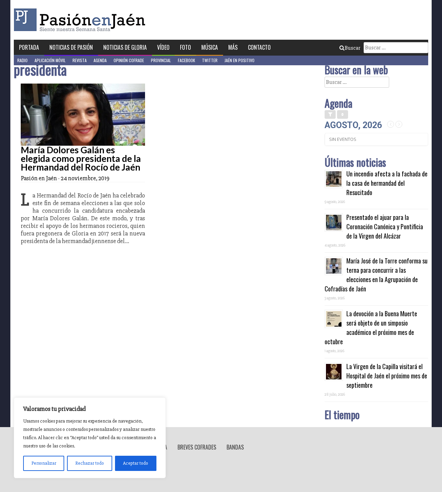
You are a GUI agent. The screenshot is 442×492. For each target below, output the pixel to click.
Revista (80, 60)
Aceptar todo (135, 463)
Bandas (235, 447)
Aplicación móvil (50, 60)
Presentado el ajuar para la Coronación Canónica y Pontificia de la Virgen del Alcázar (384, 226)
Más (233, 47)
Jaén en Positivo (239, 60)
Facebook (186, 60)
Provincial (161, 60)
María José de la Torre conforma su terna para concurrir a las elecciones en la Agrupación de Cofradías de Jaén (376, 274)
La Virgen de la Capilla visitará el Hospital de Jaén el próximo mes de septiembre (386, 375)
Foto (185, 47)
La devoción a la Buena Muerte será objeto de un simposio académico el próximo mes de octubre (371, 327)
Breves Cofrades (196, 447)
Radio (22, 60)
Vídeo (163, 47)
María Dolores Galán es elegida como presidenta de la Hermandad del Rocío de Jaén (81, 158)
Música (209, 47)
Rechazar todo (89, 463)
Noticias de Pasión (71, 47)
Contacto (259, 47)
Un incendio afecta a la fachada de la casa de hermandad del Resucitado (386, 183)
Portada (29, 47)
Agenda (100, 60)
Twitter (210, 60)
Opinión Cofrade (129, 60)
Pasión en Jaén (81, 20)
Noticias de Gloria (125, 47)
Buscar (352, 48)
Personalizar (43, 463)
